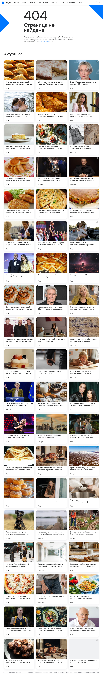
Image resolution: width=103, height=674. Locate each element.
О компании (11, 672)
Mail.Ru (4, 672)
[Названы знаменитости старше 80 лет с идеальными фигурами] (51, 300)
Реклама (19, 672)
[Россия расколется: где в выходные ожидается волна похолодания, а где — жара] (19, 525)
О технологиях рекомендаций (43, 672)
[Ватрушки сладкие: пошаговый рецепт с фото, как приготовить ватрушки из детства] (19, 300)
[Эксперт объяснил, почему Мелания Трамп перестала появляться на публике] (84, 107)
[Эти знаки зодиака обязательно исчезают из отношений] (51, 493)
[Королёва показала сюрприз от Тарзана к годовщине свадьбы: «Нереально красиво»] (84, 397)
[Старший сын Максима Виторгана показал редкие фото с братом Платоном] (19, 332)
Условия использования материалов (84, 672)
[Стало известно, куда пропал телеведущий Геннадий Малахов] (84, 622)
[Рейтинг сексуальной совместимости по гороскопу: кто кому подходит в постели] (84, 236)
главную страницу (45, 41)
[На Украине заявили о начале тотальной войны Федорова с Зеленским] (84, 172)
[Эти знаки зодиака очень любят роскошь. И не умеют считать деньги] (84, 300)
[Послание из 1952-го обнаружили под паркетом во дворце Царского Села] (84, 332)
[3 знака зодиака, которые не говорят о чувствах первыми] (84, 429)
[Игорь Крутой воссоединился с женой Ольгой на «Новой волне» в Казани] (19, 268)
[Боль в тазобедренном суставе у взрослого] (51, 589)
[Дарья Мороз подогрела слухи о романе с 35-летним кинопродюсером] (84, 75)
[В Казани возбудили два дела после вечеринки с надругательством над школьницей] (51, 364)
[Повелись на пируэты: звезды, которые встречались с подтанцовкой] (19, 429)
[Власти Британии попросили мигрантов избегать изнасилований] (51, 429)
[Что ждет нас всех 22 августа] (84, 268)
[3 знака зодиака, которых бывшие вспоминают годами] (84, 654)
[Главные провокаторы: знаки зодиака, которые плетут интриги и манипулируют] (19, 236)
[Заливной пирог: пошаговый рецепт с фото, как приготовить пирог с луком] (84, 204)
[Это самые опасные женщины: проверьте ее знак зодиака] (19, 107)
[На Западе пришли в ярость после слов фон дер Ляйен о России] (19, 397)
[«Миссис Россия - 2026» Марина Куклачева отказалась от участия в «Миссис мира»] (51, 236)
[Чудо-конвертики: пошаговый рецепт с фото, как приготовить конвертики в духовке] (19, 75)
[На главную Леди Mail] (7, 2)
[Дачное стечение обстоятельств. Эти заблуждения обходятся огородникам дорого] (84, 525)
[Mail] (3, 2)
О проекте (30, 672)
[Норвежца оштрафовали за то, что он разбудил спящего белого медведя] (51, 525)
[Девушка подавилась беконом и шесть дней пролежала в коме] (51, 557)
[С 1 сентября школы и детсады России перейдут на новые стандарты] (84, 364)
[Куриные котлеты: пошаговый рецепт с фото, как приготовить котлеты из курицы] (19, 204)
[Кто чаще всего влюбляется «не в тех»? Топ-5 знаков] (51, 332)
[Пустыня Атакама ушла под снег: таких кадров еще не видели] (84, 461)
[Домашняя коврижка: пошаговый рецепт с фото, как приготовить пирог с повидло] (19, 461)
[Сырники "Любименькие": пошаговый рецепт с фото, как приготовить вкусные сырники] (19, 172)
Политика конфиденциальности (63, 672)
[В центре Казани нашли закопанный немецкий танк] (84, 139)
